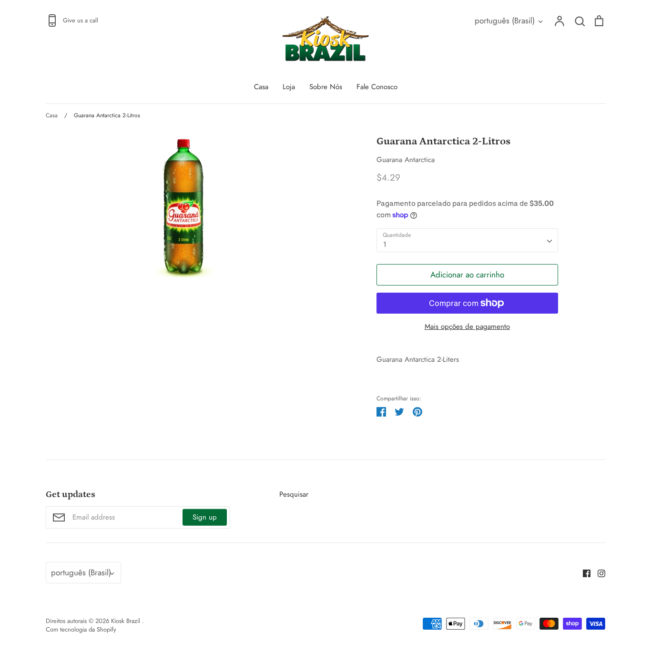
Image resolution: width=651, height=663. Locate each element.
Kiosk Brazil (126, 620)
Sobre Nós (325, 87)
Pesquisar (293, 494)
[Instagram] (597, 573)
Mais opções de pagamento (467, 326)
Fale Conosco (376, 87)
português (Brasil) (505, 20)
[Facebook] (583, 573)
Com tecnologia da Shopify (81, 629)
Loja (289, 87)
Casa (261, 87)
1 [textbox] (385, 244)
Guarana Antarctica (405, 159)
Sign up (205, 517)
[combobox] (467, 240)
